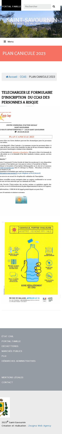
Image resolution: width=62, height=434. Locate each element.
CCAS (23, 76)
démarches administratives (19, 361)
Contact (7, 382)
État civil (8, 336)
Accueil (13, 76)
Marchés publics (12, 351)
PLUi (4, 356)
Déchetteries (10, 346)
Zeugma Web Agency (39, 425)
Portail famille (11, 6)
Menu (11, 41)
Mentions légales (12, 377)
